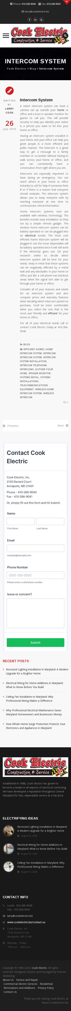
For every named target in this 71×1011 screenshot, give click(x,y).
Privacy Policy (46, 988)
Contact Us (10, 992)
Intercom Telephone (33, 365)
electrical (30, 235)
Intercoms (27, 369)
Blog (26, 344)
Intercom (49, 353)
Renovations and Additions (19, 988)
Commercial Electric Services (20, 984)
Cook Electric (39, 968)
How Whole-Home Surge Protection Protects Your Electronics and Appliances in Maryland (35, 726)
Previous (12, 425)
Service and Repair (27, 980)
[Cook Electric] (35, 35)
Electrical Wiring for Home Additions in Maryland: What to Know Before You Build (34, 685)
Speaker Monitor (40, 373)
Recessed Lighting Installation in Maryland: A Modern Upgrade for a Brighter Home (37, 671)
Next (61, 425)
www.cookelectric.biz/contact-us (26, 922)
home (60, 110)
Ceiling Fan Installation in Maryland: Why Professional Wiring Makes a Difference (29, 698)
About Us (8, 980)
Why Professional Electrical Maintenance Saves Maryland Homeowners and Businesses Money (34, 712)
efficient (53, 313)
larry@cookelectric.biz (37, 11)
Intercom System (31, 357)
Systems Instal (29, 377)
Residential (46, 984)
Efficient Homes (34, 349)
